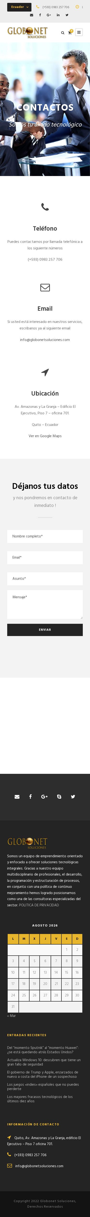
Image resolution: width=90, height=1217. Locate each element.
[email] (31, 15)
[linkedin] (58, 15)
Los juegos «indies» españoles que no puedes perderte (43, 1087)
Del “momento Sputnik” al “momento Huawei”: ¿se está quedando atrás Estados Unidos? (42, 1050)
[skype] (59, 797)
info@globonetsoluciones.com (45, 340)
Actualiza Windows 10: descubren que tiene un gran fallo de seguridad (44, 1062)
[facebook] (40, 15)
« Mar (11, 1016)
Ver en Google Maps (45, 436)
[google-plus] (49, 15)
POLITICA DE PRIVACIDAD (39, 905)
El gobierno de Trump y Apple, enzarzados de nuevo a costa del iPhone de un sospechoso (42, 1075)
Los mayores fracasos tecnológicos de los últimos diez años (40, 1099)
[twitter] (67, 15)
